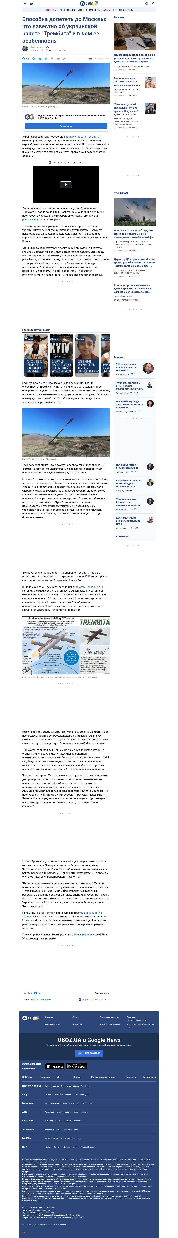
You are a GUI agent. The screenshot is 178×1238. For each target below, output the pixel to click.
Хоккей (68, 1095)
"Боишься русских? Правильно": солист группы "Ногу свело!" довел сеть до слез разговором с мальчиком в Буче (126, 109)
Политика (44, 1077)
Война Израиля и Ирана (89, 10)
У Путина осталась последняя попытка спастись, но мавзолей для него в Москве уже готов (127, 367)
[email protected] (54, 1218)
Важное (119, 17)
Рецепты (49, 1121)
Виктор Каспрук (122, 393)
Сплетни (57, 1147)
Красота (67, 1147)
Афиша (48, 1147)
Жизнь (77, 1077)
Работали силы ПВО (123, 296)
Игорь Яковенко (122, 528)
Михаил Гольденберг (124, 412)
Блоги (111, 1077)
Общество (131, 1077)
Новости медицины (53, 1138)
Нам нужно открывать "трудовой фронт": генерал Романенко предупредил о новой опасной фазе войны (134, 234)
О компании (50, 1017)
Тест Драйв (50, 1112)
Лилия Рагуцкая (37, 47)
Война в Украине (67, 10)
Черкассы (85, 1086)
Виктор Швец (121, 375)
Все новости (149, 1077)
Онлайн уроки (68, 1103)
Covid (79, 1138)
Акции (76, 1112)
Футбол (48, 1095)
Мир (59, 1077)
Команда (76, 1017)
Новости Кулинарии (73, 1121)
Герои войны (50, 10)
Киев (47, 1086)
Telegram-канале (84, 934)
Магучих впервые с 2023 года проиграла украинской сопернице (127, 81)
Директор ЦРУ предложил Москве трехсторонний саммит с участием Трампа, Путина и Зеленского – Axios (134, 263)
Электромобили (64, 1112)
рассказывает (31, 219)
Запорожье (66, 1086)
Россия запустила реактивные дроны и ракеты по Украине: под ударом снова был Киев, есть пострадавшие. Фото (133, 289)
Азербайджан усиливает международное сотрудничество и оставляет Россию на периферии (129, 483)
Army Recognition (89, 587)
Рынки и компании (53, 1130)
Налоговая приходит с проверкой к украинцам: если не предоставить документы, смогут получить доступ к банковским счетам (134, 58)
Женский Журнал (87, 1147)
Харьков (55, 1086)
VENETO (106, 10)
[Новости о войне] (83, 1000)
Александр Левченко (124, 491)
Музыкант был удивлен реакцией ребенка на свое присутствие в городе (126, 121)
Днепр (76, 1086)
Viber (25, 938)
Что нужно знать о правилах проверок (131, 66)
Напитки (59, 1121)
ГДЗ (47, 1103)
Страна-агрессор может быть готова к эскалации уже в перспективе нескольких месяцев (133, 244)
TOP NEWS (121, 193)
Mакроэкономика (71, 1130)
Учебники (55, 1103)
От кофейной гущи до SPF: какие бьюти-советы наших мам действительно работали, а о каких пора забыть (130, 404)
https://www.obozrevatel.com (114, 1159)
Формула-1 (85, 1095)
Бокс (76, 1095)
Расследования (99, 1077)
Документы (77, 1024)
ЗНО (84, 1103)
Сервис (84, 1112)
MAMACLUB (69, 1138)
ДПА (78, 1103)
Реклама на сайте (52, 1024)
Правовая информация (109, 1017)
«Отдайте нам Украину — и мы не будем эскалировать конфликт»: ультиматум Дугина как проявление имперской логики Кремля (129, 385)
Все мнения (122, 536)
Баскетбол (58, 1095)
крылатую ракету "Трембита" (82, 136)
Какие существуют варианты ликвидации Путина (128, 520)
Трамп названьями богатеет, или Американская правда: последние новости (128, 502)
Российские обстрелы (123, 10)
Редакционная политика (41, 999)
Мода (75, 1147)
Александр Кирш (122, 472)
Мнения (119, 357)
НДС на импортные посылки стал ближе (127, 466)
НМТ (91, 1103)
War (47, 47)
